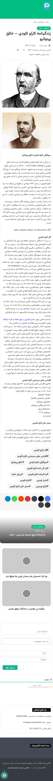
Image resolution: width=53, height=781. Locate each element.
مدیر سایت (43, 45)
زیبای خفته (16, 474)
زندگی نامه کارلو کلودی (37, 468)
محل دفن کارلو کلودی (19, 486)
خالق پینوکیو (16, 462)
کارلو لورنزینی (41, 486)
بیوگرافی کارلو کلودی (38, 462)
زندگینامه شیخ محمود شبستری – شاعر (27, 535)
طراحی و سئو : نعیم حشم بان (18, 767)
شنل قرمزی (42, 480)
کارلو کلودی (25, 480)
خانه (47, 22)
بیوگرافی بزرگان (38, 22)
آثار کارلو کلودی (40, 450)
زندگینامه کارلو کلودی (37, 474)
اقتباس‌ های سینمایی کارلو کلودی (32, 456)
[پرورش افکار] (46, 6)
